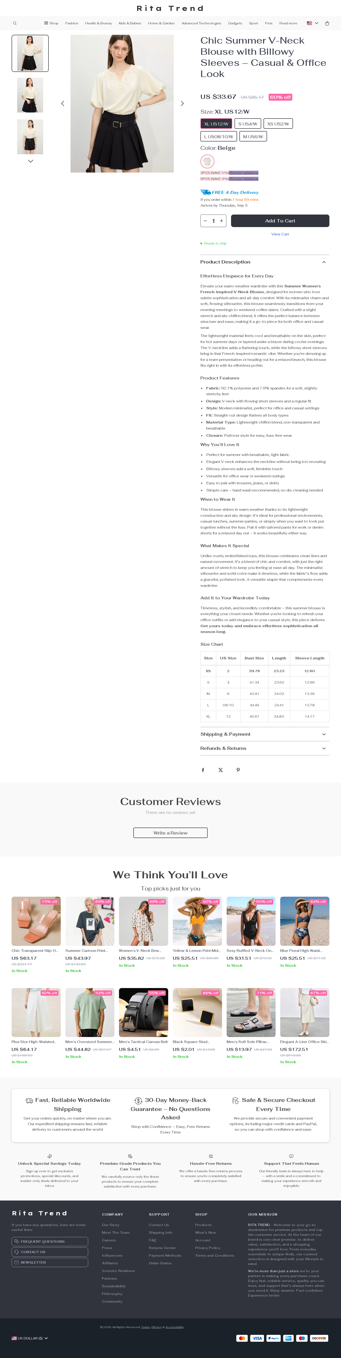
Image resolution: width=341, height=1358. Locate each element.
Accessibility (174, 1327)
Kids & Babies (130, 23)
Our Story (110, 1225)
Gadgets (235, 23)
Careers (109, 1240)
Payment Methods (165, 1255)
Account (203, 1240)
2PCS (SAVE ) (214, 173)
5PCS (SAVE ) (214, 179)
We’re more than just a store (273, 1271)
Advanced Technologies (201, 23)
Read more (288, 23)
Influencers (112, 1255)
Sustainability (114, 1286)
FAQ (152, 1240)
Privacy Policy (207, 1248)
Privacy (156, 1327)
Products (203, 1225)
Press (107, 1248)
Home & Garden (161, 23)
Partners (109, 1278)
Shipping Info (161, 1232)
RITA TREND (259, 1225)
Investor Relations (118, 1271)
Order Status (160, 1263)
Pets (269, 23)
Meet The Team (115, 1232)
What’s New (205, 1232)
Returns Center (162, 1248)
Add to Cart (280, 221)
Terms (145, 1327)
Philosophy (112, 1294)
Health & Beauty (98, 23)
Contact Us (159, 1225)
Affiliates (110, 1263)
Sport (253, 23)
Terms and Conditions (214, 1255)
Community (112, 1301)
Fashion (71, 23)
